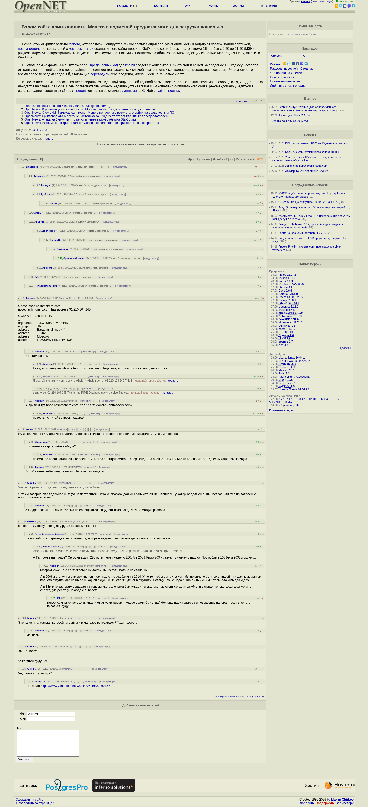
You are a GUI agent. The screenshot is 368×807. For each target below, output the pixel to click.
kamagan (46, 185)
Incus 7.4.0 (286, 281)
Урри (44, 388)
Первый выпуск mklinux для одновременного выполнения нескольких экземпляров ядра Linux (304, 108)
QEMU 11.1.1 (287, 325)
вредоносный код (104, 65)
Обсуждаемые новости (310, 185)
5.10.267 (287, 402)
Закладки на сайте (29, 799)
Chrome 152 (286, 335)
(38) (40, 159)
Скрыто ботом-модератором (77, 167)
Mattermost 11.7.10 (290, 322)
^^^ (78, 351)
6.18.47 (300, 399)
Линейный (220, 159)
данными (129, 90)
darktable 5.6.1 (288, 309)
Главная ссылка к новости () (67, 106)
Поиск (264, 5)
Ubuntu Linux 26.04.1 (292, 357)
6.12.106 (311, 399)
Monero (74, 44)
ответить (64, 298)
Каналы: (276, 64)
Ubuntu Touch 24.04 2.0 (294, 389)
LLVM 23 (284, 338)
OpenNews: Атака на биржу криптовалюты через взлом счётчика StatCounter (80, 119)
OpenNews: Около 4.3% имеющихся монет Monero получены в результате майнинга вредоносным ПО (99, 112)
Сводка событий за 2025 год (290, 120)
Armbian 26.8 (287, 364)
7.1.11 (290, 399)
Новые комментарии (285, 81)
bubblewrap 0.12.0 (291, 313)
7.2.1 (282, 399)
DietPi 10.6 (286, 380)
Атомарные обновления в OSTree (306, 171)
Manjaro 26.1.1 (288, 370)
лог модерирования (255, 696)
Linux (286, 34)
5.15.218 (274, 402)
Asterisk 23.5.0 (288, 293)
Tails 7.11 (285, 373)
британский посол (74, 258)
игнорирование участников (229, 696)
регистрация (325, 1)
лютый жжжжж (50, 546)
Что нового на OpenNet (286, 73)
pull (295, 405)
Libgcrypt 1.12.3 (288, 306)
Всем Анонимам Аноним (49, 534)
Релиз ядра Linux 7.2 (291, 115)
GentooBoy (56, 240)
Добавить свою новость (287, 85)
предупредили (29, 48)
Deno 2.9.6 (285, 290)
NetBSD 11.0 (287, 386)
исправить (243, 101)
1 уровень (203, 159)
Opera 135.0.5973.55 (291, 297)
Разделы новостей (284, 68)
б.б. (37, 277)
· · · (105, 167)
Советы (310, 135)
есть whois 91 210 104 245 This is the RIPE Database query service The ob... (103, 392)
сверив (80, 90)
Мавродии (41, 442)
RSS (260, 159)
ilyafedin (46, 194)
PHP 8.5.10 (286, 332)
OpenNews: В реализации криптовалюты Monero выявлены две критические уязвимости (89, 109)
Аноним (39, 221)
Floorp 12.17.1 (287, 274)
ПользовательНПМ (46, 286)
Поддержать (325, 803)
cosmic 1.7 (286, 341)
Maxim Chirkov (342, 799)
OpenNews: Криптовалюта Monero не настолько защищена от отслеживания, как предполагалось (96, 116)
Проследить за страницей (35, 803)
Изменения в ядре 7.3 (283, 410)
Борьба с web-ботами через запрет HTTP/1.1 (314, 151)
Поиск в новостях (283, 77)
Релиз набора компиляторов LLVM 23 (302, 232)
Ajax (191, 159)
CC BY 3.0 (39, 130)
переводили (99, 74)
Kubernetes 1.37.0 (290, 316)
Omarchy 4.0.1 (288, 367)
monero (48, 138)
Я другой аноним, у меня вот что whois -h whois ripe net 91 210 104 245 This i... (105, 380)
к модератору (120, 167)
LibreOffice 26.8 (289, 303)
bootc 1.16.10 (287, 328)
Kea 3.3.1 (284, 344)
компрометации (81, 48)
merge (288, 405)
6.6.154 (323, 399)
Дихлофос (32, 167)
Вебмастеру (345, 803)
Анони (53, 203)
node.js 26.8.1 (287, 300)
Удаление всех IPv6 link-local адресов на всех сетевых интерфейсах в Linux (308, 159)
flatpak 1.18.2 (287, 277)
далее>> (345, 348)
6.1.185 (334, 399)
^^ (74, 351)
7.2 (280, 405)
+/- (231, 159)
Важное (310, 98)
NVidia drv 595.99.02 (291, 284)
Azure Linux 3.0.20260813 (295, 376)
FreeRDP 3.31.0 (289, 319)
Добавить (307, 803)
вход (314, 1)
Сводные (306, 68)
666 (58, 598)
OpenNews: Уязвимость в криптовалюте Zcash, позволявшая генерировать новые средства (91, 123)
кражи (130, 65)
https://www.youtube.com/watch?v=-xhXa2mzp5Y (75, 686)
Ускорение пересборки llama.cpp (306, 165)
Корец (29, 429)
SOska (37, 212)
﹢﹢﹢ (97, 167)
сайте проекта (168, 90)
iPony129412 (42, 681)
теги (273, 5)
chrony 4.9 (285, 287)
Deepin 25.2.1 (287, 383)
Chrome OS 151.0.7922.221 (296, 360)
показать (172, 380)
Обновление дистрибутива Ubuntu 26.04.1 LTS (308, 202)
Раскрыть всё (245, 159)
